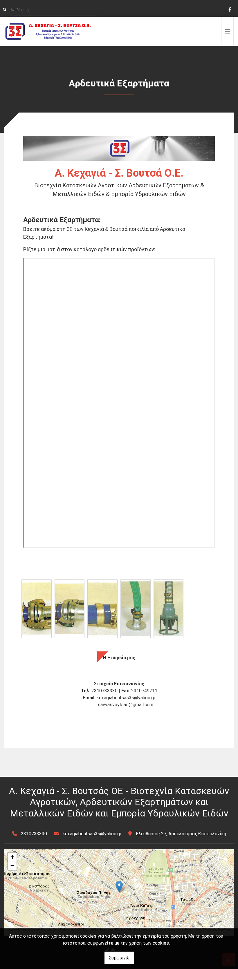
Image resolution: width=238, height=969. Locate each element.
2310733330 (34, 833)
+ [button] (12, 857)
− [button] (12, 865)
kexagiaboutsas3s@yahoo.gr (92, 833)
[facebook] (230, 8)
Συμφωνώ (119, 958)
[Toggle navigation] (227, 31)
